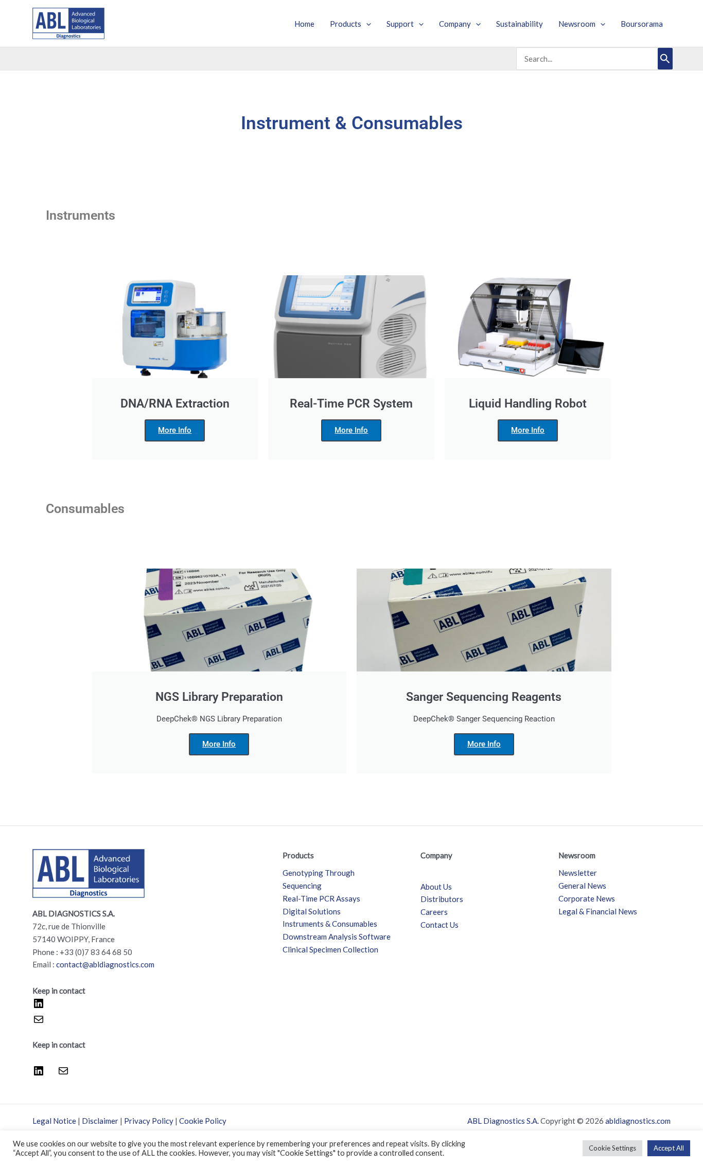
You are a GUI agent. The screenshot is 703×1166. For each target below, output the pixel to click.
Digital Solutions (312, 911)
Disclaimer (100, 1120)
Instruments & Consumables (330, 923)
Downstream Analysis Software (337, 936)
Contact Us (439, 924)
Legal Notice (54, 1120)
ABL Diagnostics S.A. (503, 1120)
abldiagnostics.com (638, 1120)
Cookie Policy (202, 1120)
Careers (434, 911)
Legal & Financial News (597, 911)
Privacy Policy (148, 1120)
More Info (174, 430)
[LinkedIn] (38, 1006)
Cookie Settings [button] (612, 1148)
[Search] (665, 58)
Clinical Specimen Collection (330, 949)
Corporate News (586, 898)
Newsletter (577, 872)
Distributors (441, 899)
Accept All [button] (669, 1148)
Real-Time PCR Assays (321, 898)
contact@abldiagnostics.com (105, 964)
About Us (436, 886)
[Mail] (38, 1022)
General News (582, 885)
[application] (366, 23)
